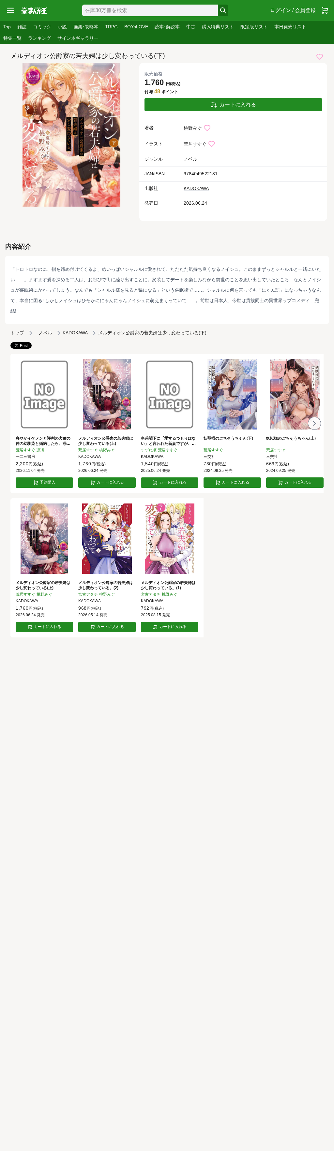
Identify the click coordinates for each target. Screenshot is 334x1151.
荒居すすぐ (195, 144)
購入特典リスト (218, 26)
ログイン (293, 10)
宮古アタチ (88, 594)
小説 (62, 26)
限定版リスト (254, 26)
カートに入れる (238, 104)
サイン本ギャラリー (78, 38)
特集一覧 (12, 38)
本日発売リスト (290, 26)
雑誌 (21, 26)
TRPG (111, 26)
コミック (42, 26)
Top (7, 26)
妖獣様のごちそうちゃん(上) (291, 438)
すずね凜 (149, 450)
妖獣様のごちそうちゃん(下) (228, 438)
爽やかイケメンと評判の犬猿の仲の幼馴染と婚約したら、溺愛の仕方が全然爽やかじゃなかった (43, 441)
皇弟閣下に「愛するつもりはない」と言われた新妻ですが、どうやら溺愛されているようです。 (168, 441)
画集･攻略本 (86, 26)
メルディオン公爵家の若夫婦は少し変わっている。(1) (168, 585)
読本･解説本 (167, 26)
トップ (17, 332)
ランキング (39, 38)
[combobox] (150, 10)
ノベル (190, 159)
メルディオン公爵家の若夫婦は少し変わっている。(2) (105, 585)
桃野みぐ (193, 128)
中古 (190, 26)
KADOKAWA (196, 188)
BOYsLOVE (136, 26)
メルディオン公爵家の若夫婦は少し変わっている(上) (105, 441)
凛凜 (40, 450)
